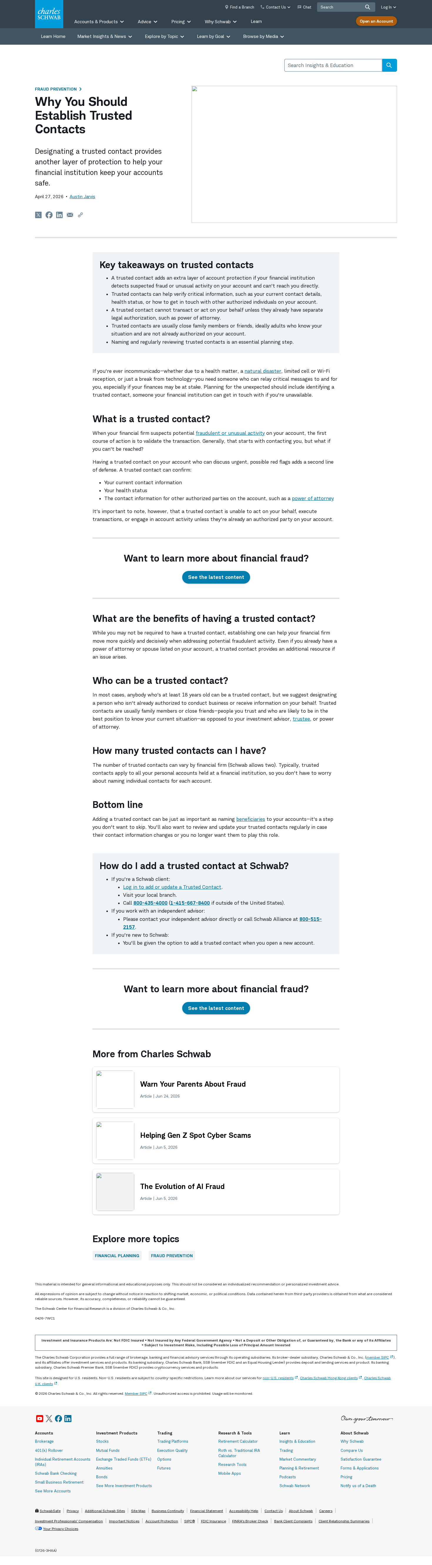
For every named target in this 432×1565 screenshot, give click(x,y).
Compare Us (352, 1450)
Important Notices (124, 1521)
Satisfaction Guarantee (361, 1459)
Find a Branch (242, 7)
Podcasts (287, 1476)
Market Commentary (297, 1459)
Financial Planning (117, 1255)
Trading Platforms (172, 1441)
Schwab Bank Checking (55, 1473)
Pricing (346, 1476)
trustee (301, 719)
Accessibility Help (243, 1511)
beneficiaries (250, 819)
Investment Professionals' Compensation (69, 1521)
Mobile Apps (229, 1473)
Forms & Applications (360, 1468)
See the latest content (216, 577)
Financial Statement (206, 1511)
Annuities (104, 1468)
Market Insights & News (101, 36)
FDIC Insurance (213, 1521)
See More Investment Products (124, 1485)
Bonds (102, 1476)
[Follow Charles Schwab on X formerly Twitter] (49, 1418)
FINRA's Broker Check (250, 1521)
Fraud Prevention (56, 88)
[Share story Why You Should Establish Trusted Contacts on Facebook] (49, 214)
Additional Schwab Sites (105, 1511)
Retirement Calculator (238, 1441)
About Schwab (301, 1511)
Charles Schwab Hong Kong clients (329, 1378)
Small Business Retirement (59, 1482)
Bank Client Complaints (293, 1521)
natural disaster (263, 371)
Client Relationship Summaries (344, 1521)
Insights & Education (297, 1441)
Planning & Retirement (299, 1468)
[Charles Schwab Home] (49, 14)
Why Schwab (352, 1441)
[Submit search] (367, 7)
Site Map (138, 1511)
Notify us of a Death (358, 1485)
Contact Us (273, 1511)
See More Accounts (53, 1491)
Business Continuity (168, 1511)
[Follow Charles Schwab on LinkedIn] (68, 1418)
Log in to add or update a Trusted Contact (172, 887)
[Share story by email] (70, 215)
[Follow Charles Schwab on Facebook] (58, 1418)
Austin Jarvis (82, 196)
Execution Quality (172, 1450)
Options (164, 1459)
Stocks (102, 1441)
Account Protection (161, 1521)
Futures (164, 1468)
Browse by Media (260, 36)
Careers (325, 1511)
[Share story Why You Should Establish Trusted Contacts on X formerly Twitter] (38, 214)
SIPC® (189, 1521)
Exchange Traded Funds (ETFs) (123, 1459)
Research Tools (232, 1464)
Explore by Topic (161, 36)
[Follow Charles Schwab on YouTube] (39, 1418)
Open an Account (376, 21)
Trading (286, 1450)
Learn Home (53, 36)
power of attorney (313, 498)
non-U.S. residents (278, 1378)
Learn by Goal (210, 36)
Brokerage (44, 1441)
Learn (256, 21)
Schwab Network (294, 1485)
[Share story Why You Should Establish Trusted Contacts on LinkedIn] (59, 214)
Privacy (73, 1511)
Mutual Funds (108, 1450)
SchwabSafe (50, 1511)
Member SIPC (136, 1393)
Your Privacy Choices (60, 1528)
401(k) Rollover (49, 1450)
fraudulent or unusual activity (230, 433)
